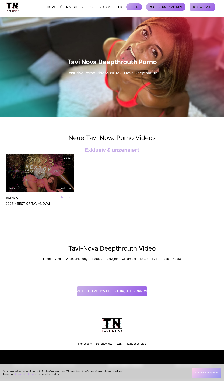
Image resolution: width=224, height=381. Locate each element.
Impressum (85, 343)
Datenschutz (104, 343)
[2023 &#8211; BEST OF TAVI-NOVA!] (40, 173)
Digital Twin (202, 7)
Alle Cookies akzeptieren (206, 372)
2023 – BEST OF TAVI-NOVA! (28, 203)
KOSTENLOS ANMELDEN (166, 7)
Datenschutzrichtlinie (24, 374)
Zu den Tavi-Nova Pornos (112, 291)
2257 (120, 343)
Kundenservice (136, 343)
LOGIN (134, 7)
